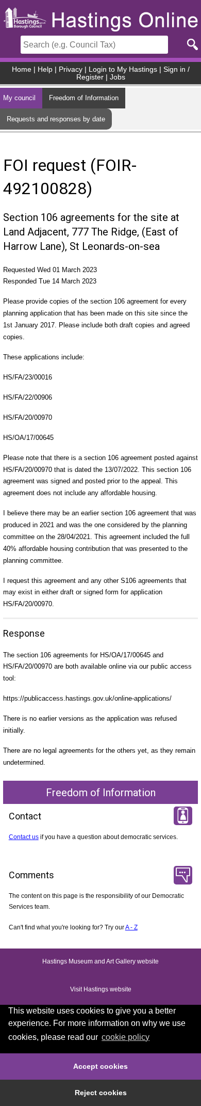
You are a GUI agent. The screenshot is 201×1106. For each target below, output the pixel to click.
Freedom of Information (84, 98)
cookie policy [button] (125, 1037)
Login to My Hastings (123, 69)
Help (45, 69)
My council (19, 98)
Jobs (117, 77)
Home (21, 69)
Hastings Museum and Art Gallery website (100, 962)
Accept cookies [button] (100, 1066)
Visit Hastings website (100, 989)
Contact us (24, 837)
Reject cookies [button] (101, 1092)
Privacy (70, 69)
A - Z (131, 927)
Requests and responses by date (56, 119)
